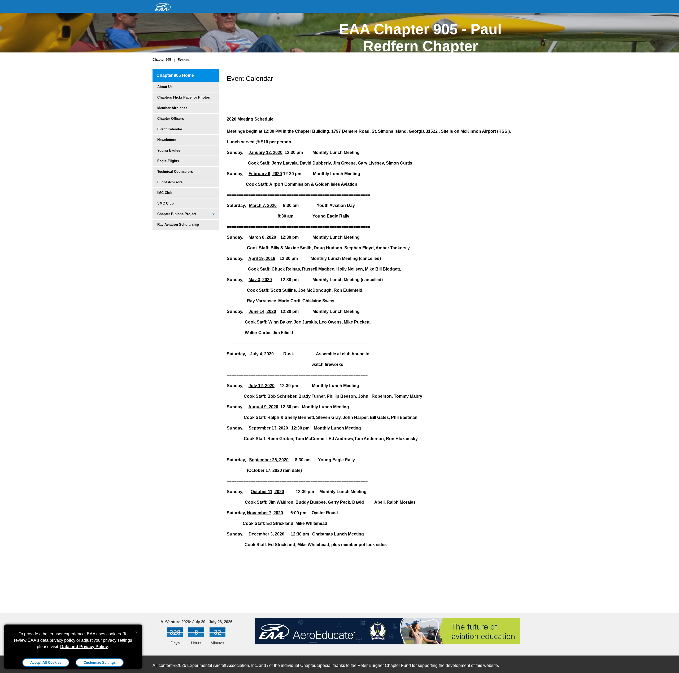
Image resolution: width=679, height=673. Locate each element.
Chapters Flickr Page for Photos (183, 97)
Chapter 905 (162, 59)
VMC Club (165, 203)
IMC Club (164, 193)
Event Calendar (169, 129)
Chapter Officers (170, 119)
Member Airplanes (172, 108)
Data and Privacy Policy (84, 646)
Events (183, 60)
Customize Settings (100, 663)
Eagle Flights (168, 161)
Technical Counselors (175, 172)
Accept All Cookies (45, 663)
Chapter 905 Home (175, 75)
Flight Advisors (169, 182)
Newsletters (166, 140)
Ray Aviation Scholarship (178, 225)
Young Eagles (168, 150)
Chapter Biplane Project (176, 214)
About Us (164, 87)
